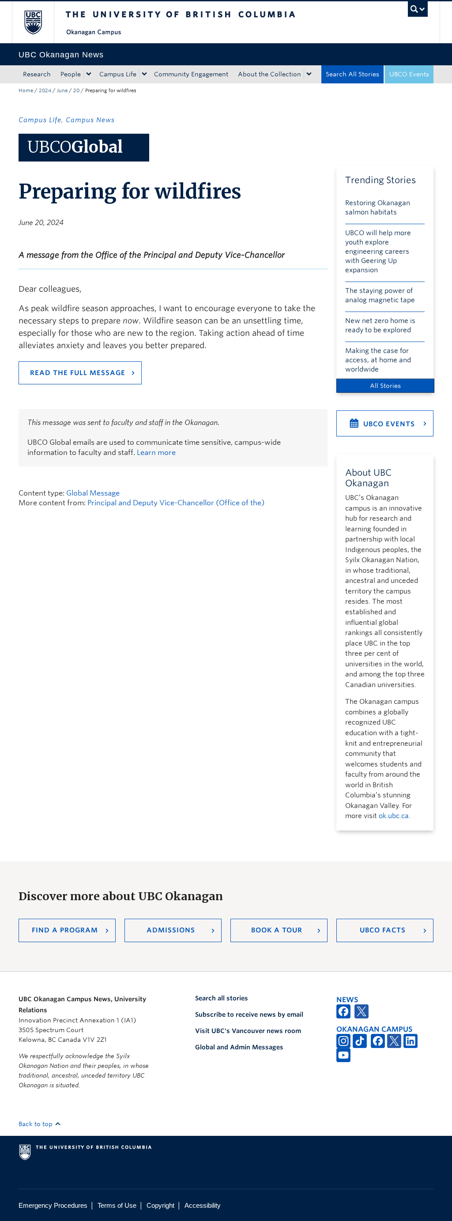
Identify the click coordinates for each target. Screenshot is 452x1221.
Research (37, 74)
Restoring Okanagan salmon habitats (377, 207)
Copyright (160, 1205)
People (70, 74)
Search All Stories (352, 74)
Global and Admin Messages (239, 1047)
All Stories (385, 385)
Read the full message (77, 373)
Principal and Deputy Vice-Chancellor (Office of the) (175, 503)
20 (76, 90)
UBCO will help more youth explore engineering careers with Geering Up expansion (378, 251)
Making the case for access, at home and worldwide (378, 360)
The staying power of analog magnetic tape (380, 295)
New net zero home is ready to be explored (380, 325)
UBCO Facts (383, 930)
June (62, 90)
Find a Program (65, 930)
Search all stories (221, 998)
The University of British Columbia (39, 22)
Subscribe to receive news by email (249, 1014)
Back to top (36, 1123)
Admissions (171, 930)
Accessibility (203, 1205)
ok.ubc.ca (394, 816)
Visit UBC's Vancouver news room (248, 1030)
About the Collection (269, 74)
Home (26, 90)
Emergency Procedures (53, 1205)
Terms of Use (117, 1205)
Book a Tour (276, 930)
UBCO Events (409, 74)
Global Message (93, 493)
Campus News (90, 120)
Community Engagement (191, 74)
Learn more (156, 452)
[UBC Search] (418, 9)
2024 (45, 90)
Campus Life (117, 74)
